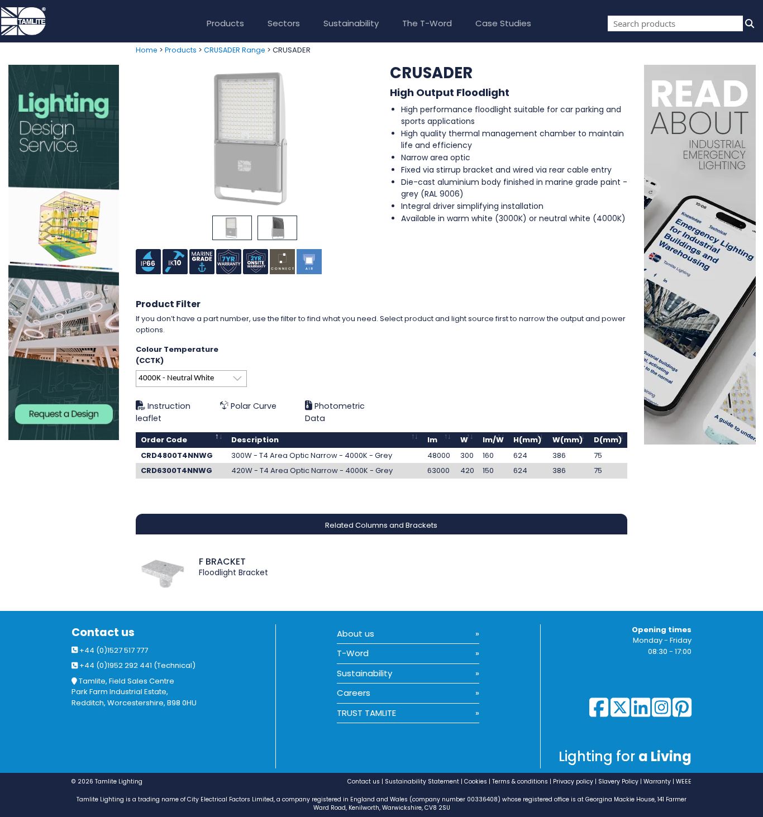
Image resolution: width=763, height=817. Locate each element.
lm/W (493, 439)
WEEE (684, 781)
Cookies (475, 781)
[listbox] (191, 378)
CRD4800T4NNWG (177, 455)
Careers (353, 693)
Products (225, 23)
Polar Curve (252, 406)
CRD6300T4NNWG (176, 470)
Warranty (657, 781)
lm (432, 439)
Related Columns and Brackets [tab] (381, 525)
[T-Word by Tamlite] (703, 255)
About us (355, 633)
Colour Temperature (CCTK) (177, 355)
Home (147, 50)
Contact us (103, 632)
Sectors (284, 23)
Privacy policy (573, 781)
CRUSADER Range (234, 50)
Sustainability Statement (422, 781)
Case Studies (503, 23)
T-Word (353, 653)
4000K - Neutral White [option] (176, 378)
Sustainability (351, 23)
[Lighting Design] (63, 252)
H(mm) (527, 439)
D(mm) (608, 439)
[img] (748, 23)
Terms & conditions (520, 781)
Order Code (164, 439)
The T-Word (427, 23)
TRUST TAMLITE (366, 713)
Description (255, 439)
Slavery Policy (618, 781)
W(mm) (567, 439)
